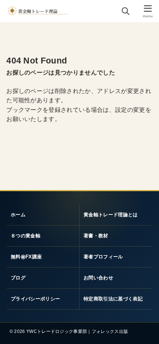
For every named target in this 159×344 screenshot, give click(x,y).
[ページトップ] (147, 333)
